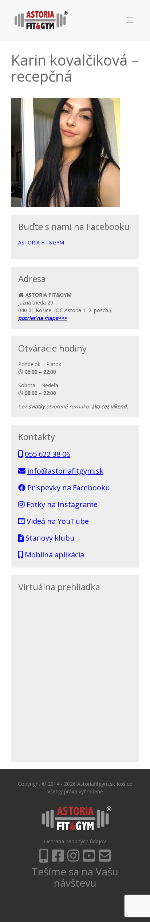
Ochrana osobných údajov (75, 841)
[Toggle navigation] (130, 20)
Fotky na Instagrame (61, 504)
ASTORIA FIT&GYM (41, 242)
